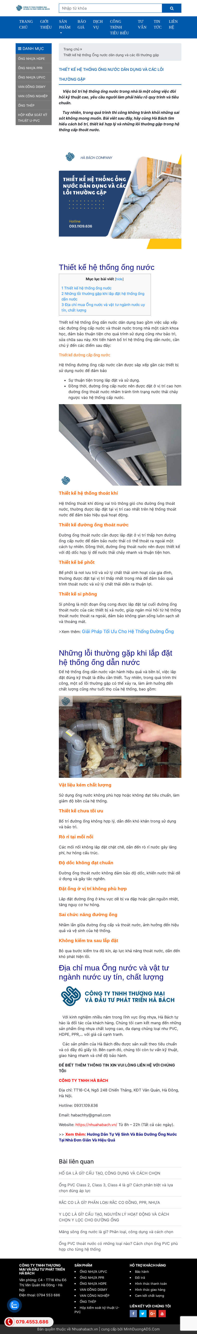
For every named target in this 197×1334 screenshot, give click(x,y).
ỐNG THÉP (26, 105)
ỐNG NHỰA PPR (30, 68)
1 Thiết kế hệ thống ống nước (86, 288)
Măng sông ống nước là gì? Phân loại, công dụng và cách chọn (116, 1231)
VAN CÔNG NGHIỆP (33, 96)
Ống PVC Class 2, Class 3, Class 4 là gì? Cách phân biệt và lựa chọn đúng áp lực (116, 1187)
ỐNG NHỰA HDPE (31, 59)
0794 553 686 (48, 1295)
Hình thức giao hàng (150, 1289)
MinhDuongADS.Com (142, 1329)
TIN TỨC (158, 24)
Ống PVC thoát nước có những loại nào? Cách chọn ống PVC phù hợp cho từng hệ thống (118, 1246)
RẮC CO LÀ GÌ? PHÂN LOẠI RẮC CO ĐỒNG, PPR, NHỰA (109, 1202)
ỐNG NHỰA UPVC (31, 77)
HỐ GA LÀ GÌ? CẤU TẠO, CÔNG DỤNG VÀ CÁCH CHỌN (109, 1173)
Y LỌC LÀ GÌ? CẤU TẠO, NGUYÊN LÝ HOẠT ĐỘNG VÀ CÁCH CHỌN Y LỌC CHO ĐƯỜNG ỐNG (114, 1217)
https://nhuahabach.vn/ (96, 1124)
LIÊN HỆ (173, 24)
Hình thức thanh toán (151, 1283)
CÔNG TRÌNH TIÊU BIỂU (119, 27)
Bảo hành (142, 1271)
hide (119, 279)
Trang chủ (71, 49)
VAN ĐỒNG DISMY (32, 87)
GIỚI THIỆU (46, 24)
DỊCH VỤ (98, 24)
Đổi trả (140, 1277)
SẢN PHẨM (64, 24)
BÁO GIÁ (82, 24)
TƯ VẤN (142, 24)
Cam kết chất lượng (149, 1295)
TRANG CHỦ (26, 24)
